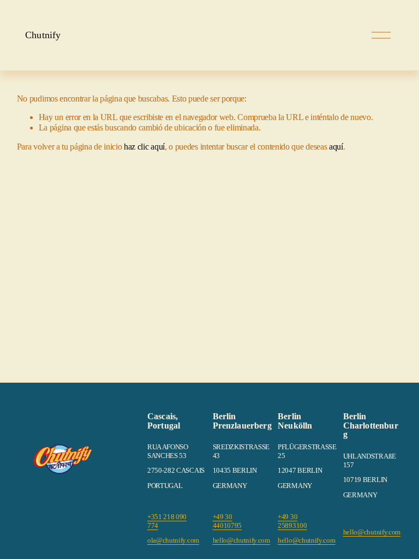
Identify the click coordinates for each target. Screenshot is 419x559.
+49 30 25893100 (292, 521)
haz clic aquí (144, 146)
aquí (336, 146)
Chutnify (43, 34)
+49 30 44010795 (227, 521)
